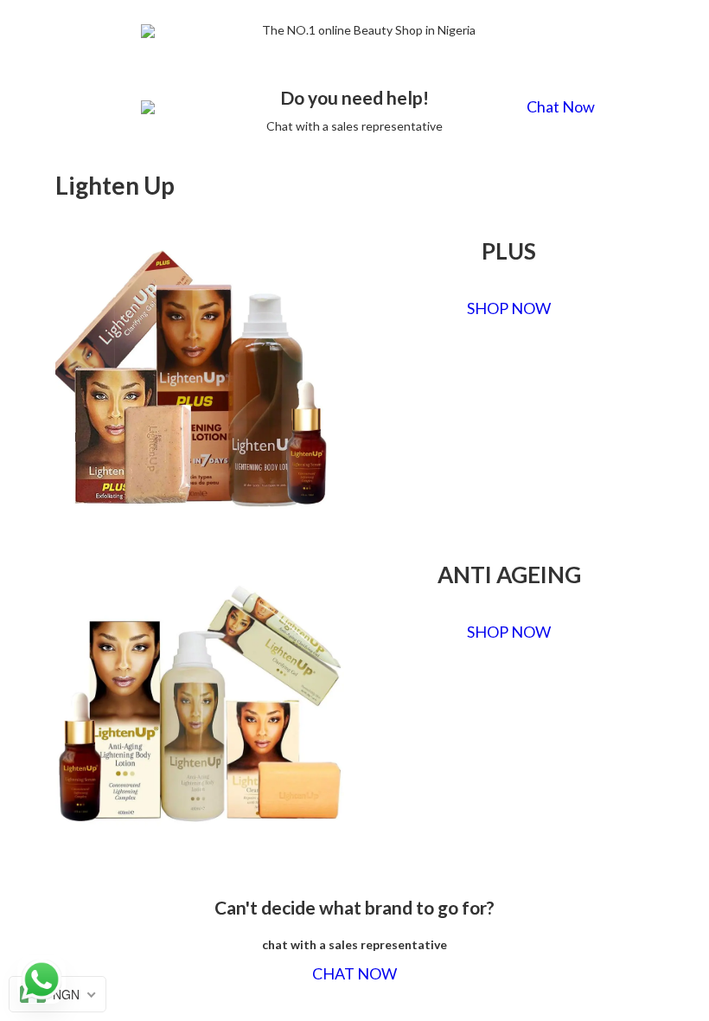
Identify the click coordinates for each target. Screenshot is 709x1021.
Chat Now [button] (561, 107)
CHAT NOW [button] (354, 974)
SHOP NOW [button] (509, 308)
